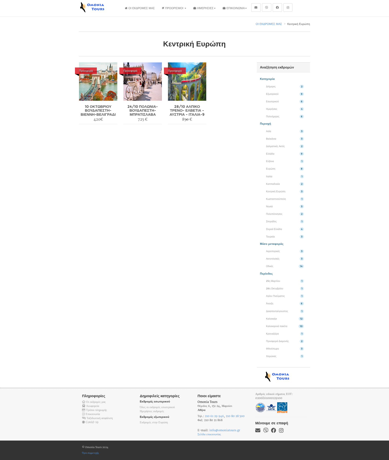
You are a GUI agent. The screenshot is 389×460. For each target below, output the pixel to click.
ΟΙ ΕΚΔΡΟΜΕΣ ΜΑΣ (141, 8)
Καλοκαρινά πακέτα (284, 326)
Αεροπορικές (284, 251)
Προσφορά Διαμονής (284, 341)
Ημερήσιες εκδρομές (152, 411)
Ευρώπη (284, 168)
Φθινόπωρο (284, 348)
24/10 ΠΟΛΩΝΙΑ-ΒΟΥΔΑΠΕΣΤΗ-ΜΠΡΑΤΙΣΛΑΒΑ (142, 110)
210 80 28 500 (235, 416)
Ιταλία (284, 176)
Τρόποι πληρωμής (96, 410)
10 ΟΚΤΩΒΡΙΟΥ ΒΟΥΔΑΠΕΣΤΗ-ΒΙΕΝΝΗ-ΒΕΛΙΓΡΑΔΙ (98, 110)
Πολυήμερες (284, 116)
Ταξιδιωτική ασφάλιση (99, 418)
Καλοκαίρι (284, 318)
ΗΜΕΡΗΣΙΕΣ (205, 8)
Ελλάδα (284, 153)
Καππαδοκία (284, 183)
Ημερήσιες (284, 108)
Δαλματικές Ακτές (284, 146)
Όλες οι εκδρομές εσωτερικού (157, 407)
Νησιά (284, 206)
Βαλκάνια (284, 138)
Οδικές (284, 266)
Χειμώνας (284, 356)
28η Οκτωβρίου (284, 288)
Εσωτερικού (284, 101)
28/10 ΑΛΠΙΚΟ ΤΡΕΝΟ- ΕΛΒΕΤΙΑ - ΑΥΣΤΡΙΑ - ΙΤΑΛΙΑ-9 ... (187, 112)
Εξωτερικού (284, 93)
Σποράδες (284, 221)
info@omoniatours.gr (224, 430)
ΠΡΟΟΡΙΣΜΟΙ (174, 8)
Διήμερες (284, 86)
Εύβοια (284, 161)
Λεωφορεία (92, 406)
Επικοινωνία (92, 414)
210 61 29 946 (214, 416)
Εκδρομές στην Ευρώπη (154, 422)
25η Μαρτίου (284, 280)
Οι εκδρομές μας (95, 402)
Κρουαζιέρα (284, 333)
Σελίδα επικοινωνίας (209, 434)
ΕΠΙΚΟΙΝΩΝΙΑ (236, 8)
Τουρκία (284, 236)
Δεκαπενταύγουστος (284, 311)
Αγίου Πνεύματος (284, 295)
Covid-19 (91, 422)
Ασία (284, 131)
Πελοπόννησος (284, 213)
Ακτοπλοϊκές (284, 258)
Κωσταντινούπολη (284, 198)
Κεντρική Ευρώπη (284, 191)
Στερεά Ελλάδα (284, 229)
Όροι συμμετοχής (90, 453)
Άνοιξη (284, 303)
